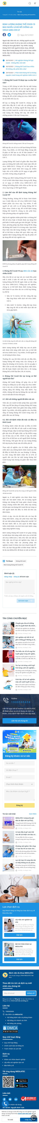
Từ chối (10, 1120)
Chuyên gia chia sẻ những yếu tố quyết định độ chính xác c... (25, 625)
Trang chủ (5, 14)
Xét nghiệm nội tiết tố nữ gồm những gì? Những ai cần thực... (25, 639)
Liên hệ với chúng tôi (19, 721)
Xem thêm (32, 814)
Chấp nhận (29, 1120)
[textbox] (19, 784)
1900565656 (10, 1011)
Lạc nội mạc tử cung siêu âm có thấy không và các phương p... (25, 862)
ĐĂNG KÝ (31, 993)
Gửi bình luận (23, 601)
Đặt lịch (19, 935)
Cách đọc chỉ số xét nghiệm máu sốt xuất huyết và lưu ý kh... (25, 681)
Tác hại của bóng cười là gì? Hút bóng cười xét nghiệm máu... (25, 667)
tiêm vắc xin (28, 271)
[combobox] (19, 784)
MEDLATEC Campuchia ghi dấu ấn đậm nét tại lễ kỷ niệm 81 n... (24, 820)
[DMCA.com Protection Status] (10, 1029)
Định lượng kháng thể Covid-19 (13, 565)
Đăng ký (17, 577)
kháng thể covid (20, 561)
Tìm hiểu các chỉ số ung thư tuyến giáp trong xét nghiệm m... (25, 653)
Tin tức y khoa (12, 14)
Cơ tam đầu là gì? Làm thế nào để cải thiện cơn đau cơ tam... (25, 834)
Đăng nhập (8, 577)
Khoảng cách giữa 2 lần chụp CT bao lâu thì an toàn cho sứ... (25, 848)
